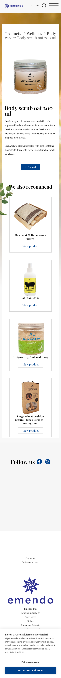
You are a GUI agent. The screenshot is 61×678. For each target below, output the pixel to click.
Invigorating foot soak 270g (30, 357)
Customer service (30, 562)
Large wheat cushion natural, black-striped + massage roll (30, 420)
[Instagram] (48, 461)
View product (31, 246)
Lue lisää (19, 652)
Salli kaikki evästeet (30, 670)
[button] (44, 6)
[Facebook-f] (39, 461)
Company (30, 558)
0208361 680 (34, 625)
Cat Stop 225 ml (31, 297)
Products (13, 33)
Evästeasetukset (30, 662)
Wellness (34, 33)
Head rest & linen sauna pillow (30, 236)
